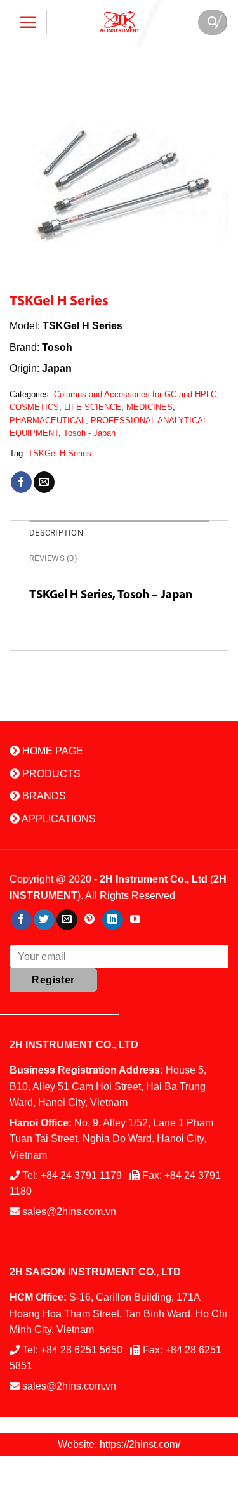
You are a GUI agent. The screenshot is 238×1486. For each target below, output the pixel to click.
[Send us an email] (66, 920)
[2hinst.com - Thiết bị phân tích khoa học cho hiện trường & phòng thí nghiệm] (119, 22)
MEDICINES (149, 407)
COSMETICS (34, 407)
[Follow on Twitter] (44, 920)
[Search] (212, 22)
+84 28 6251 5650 (81, 1350)
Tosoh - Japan (89, 433)
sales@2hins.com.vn (69, 1211)
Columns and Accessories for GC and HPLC (135, 394)
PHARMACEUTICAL (48, 420)
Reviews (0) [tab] (53, 558)
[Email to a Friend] (44, 482)
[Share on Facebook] (21, 482)
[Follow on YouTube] (135, 920)
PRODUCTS (50, 773)
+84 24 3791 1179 (81, 1175)
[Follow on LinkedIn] (112, 920)
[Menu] (28, 22)
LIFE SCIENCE (92, 407)
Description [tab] (56, 532)
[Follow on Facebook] (21, 920)
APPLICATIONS (58, 818)
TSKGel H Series (59, 453)
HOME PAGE (51, 751)
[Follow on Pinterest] (89, 920)
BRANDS (43, 796)
